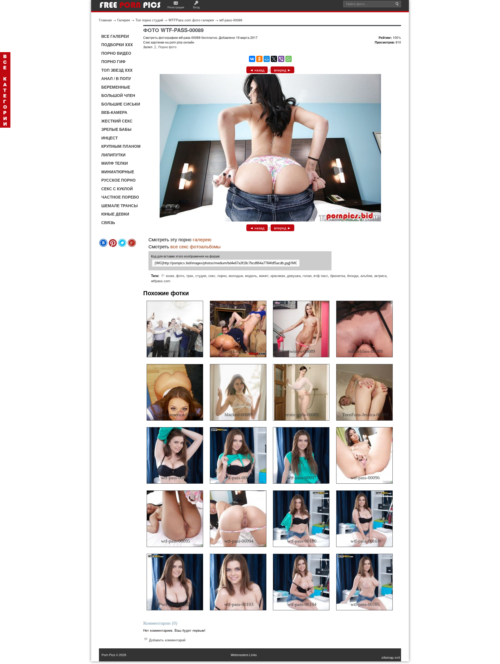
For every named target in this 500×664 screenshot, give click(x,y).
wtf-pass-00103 (238, 604)
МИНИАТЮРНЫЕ (117, 172)
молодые (236, 275)
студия (200, 275)
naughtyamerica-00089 (175, 414)
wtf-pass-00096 (365, 477)
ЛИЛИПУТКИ (113, 155)
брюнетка (337, 275)
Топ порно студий (149, 19)
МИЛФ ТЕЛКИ (114, 163)
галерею (202, 239)
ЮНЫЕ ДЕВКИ (115, 214)
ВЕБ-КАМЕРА (114, 112)
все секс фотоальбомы (195, 246)
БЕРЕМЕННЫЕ (115, 87)
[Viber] (281, 59)
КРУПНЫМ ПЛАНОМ (121, 146)
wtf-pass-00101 (365, 541)
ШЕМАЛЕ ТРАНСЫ (119, 205)
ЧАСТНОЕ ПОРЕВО (120, 197)
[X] (274, 59)
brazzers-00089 (175, 351)
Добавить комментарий (167, 639)
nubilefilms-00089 (365, 351)
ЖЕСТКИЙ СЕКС (117, 121)
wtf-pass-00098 (238, 477)
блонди (352, 275)
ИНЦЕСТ (109, 138)
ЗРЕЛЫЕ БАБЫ (116, 129)
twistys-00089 (302, 351)
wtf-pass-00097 (301, 477)
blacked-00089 (239, 414)
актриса (380, 275)
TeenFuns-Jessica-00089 (365, 414)
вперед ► (282, 69)
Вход (196, 7)
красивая (278, 275)
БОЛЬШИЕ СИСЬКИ (120, 104)
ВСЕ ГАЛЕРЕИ (115, 36)
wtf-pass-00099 (175, 477)
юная (170, 275)
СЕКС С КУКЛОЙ (117, 189)
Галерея (123, 19)
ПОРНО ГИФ (113, 61)
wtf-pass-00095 (175, 541)
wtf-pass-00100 (301, 541)
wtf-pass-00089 (230, 19)
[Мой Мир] (267, 59)
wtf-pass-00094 (238, 541)
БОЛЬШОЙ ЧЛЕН (118, 95)
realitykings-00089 (239, 351)
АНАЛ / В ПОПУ (116, 78)
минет (263, 275)
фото (180, 275)
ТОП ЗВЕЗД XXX (117, 70)
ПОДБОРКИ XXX (117, 44)
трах (189, 275)
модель (251, 275)
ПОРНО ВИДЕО (116, 53)
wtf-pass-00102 (175, 604)
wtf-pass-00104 (301, 604)
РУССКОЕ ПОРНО (118, 180)
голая (307, 275)
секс (211, 275)
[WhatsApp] (288, 59)
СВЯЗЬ (108, 222)
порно (222, 275)
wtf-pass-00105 (365, 604)
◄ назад (257, 69)
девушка (294, 275)
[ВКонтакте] (252, 59)
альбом (366, 275)
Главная (105, 19)
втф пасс (321, 275)
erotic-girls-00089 (302, 414)
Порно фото (167, 47)
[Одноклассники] (259, 59)
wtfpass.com (160, 280)
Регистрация (175, 7)
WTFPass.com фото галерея (191, 19)
